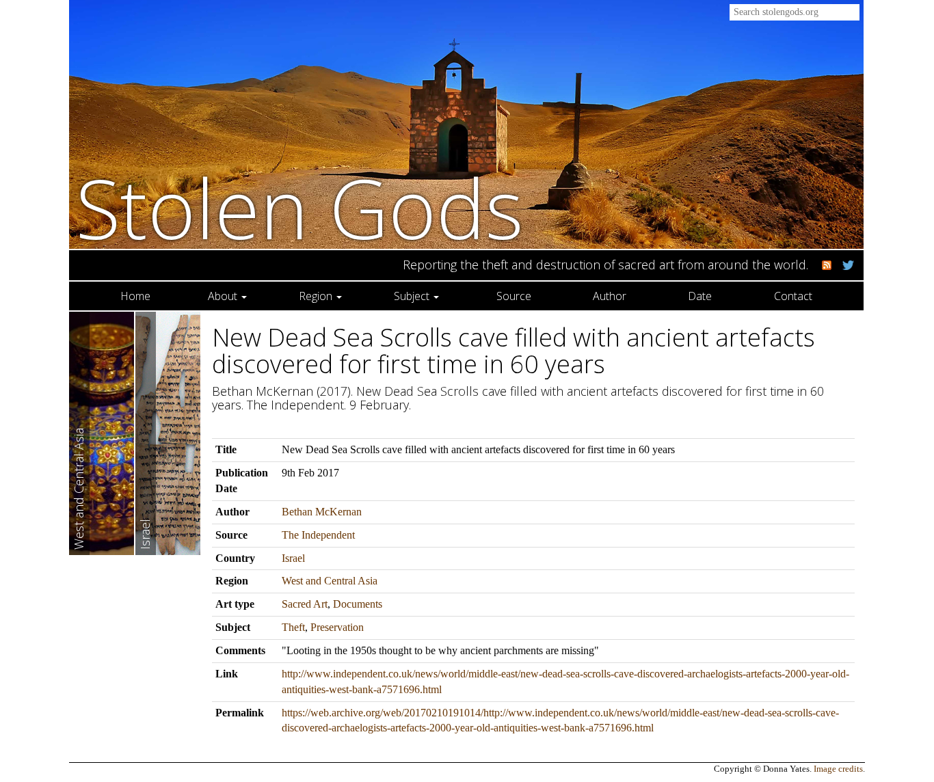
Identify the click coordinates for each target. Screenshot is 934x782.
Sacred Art (305, 604)
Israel (293, 558)
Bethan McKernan (322, 511)
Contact (793, 296)
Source (513, 296)
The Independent (318, 535)
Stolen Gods (300, 207)
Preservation (337, 627)
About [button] (224, 296)
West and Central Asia (329, 580)
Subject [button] (413, 296)
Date (700, 296)
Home (135, 296)
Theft (293, 627)
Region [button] (317, 296)
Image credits (838, 769)
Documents (357, 604)
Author (609, 296)
